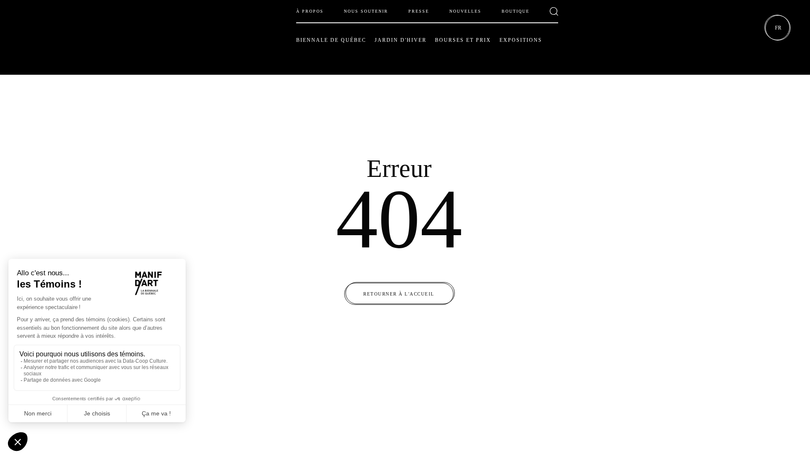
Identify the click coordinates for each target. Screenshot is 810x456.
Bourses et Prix (463, 40)
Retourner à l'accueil (399, 293)
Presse (418, 11)
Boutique (515, 11)
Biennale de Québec (331, 40)
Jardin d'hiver (401, 40)
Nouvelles (465, 11)
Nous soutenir (366, 11)
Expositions (521, 40)
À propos (310, 11)
